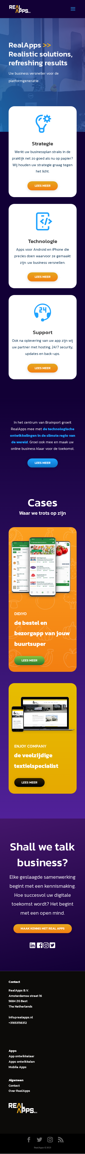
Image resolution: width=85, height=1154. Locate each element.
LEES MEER (43, 185)
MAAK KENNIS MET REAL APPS (43, 928)
